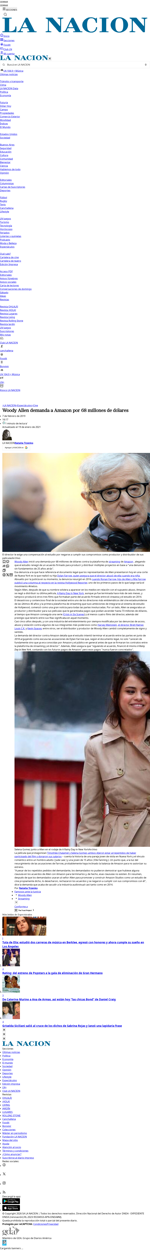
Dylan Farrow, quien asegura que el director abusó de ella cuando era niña (98, 575)
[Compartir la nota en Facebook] (4, 575)
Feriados (5, 232)
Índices (4, 123)
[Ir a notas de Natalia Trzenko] (75, 435)
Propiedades (7, 113)
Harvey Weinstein (107, 625)
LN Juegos (5, 218)
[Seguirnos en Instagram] (4, 1183)
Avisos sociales (8, 282)
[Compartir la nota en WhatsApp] (7, 566)
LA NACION (9, 405)
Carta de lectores (9, 285)
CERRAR (4, 2)
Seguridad (5, 148)
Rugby (3, 201)
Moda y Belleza (8, 243)
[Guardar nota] (4, 562)
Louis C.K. (20, 628)
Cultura (4, 155)
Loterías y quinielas (10, 236)
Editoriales (6, 180)
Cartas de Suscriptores (12, 187)
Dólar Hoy (5, 106)
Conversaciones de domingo (16, 289)
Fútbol (3, 197)
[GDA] (10, 1234)
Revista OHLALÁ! (9, 306)
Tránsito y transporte (11, 81)
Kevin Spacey (34, 628)
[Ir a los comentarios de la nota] (7, 562)
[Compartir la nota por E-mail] (11, 575)
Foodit (7, 44)
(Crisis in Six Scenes (73, 614)
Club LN (8, 49)
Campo (4, 109)
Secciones (9, 40)
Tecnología (6, 225)
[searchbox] (73, 64)
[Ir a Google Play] (11, 1203)
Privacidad (52, 1224)
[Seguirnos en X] (4, 1174)
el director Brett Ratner (130, 625)
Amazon (128, 561)
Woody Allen (21, 561)
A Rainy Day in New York (70, 593)
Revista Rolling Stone (11, 320)
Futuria (4, 102)
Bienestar (5, 162)
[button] (75, 223)
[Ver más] (16, 902)
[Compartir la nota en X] (7, 575)
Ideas (3, 296)
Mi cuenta (9, 53)
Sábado (4, 292)
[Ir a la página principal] (75, 31)
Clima (3, 85)
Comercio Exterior (10, 116)
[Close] (4, 1030)
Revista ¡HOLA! (8, 310)
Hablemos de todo (10, 169)
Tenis (3, 204)
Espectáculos (24, 405)
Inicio (7, 36)
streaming (114, 561)
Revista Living (7, 317)
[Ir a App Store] (11, 1210)
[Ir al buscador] (5, 14)
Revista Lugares (8, 313)
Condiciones (40, 1224)
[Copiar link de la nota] (4, 571)
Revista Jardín (7, 324)
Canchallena (6, 208)
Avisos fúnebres (9, 278)
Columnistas (7, 183)
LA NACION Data (9, 88)
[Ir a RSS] (4, 1193)
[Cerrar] (50, 59)
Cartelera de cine (9, 257)
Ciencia (4, 165)
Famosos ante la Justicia (28, 891)
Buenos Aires (7, 144)
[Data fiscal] (4, 1244)
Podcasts (5, 239)
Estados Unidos (8, 134)
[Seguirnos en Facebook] (4, 1165)
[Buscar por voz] (146, 65)
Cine (35, 405)
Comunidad (6, 158)
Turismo (4, 222)
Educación (5, 151)
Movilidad (5, 120)
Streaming (24, 898)
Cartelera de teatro (10, 260)
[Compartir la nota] (4, 566)
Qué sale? (5, 253)
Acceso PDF (6, 271)
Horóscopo (6, 229)
